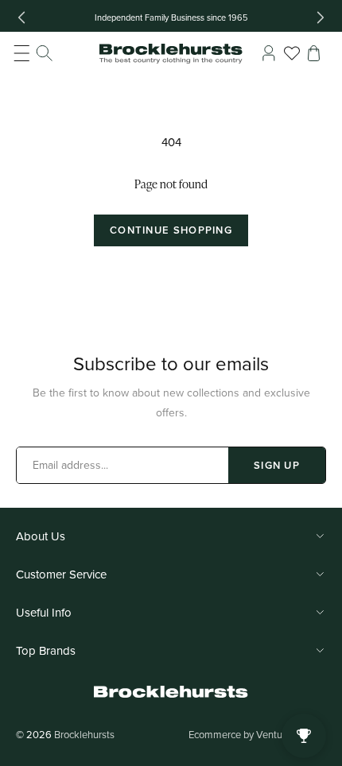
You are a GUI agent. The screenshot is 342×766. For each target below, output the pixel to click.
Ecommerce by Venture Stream (257, 734)
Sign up (277, 465)
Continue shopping (171, 230)
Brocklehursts (84, 734)
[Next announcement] (320, 17)
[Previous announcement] (21, 17)
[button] (33, 53)
